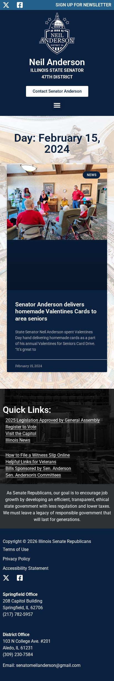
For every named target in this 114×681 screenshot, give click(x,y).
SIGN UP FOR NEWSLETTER (83, 4)
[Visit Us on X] (7, 578)
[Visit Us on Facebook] (22, 578)
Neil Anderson (57, 62)
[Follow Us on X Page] (7, 5)
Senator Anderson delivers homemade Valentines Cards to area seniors (56, 311)
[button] (57, 105)
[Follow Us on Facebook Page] (22, 5)
